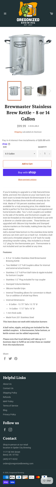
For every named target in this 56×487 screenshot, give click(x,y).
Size (5, 147)
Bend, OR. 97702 (11, 455)
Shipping (18, 132)
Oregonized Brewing (16, 473)
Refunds (7, 397)
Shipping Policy (10, 393)
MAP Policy (8, 401)
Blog (5, 410)
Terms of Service (10, 405)
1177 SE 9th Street (11, 452)
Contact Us (8, 388)
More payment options (27, 180)
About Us (7, 384)
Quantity (42, 147)
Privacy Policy (9, 414)
